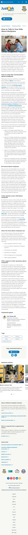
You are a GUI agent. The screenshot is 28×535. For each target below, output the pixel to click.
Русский (14, 504)
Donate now (4, 436)
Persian (14, 527)
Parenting (17, 336)
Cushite (14, 524)
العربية (14, 509)
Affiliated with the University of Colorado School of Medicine (14, 489)
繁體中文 (14, 501)
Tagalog (14, 519)
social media (22, 219)
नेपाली (14, 517)
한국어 (14, 499)
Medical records (5, 454)
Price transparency (6, 464)
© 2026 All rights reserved (14, 485)
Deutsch (14, 512)
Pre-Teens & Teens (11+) (6, 341)
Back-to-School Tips (6, 385)
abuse (11, 80)
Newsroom (4, 457)
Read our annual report (7, 420)
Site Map (20, 483)
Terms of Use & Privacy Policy (12, 483)
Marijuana (6, 336)
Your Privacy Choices (15, 487)
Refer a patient (5, 459)
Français (14, 514)
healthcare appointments (15, 105)
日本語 (14, 522)
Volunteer (4, 462)
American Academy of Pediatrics (9, 104)
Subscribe (7, 18)
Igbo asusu (14, 530)
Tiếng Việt (14, 496)
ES (19, 2)
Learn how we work (6, 413)
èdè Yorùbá (14, 532)
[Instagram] (19, 478)
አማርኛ (14, 506)
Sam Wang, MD (11, 316)
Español (14, 494)
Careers (3, 451)
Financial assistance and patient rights (11, 444)
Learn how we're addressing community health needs (13, 416)
